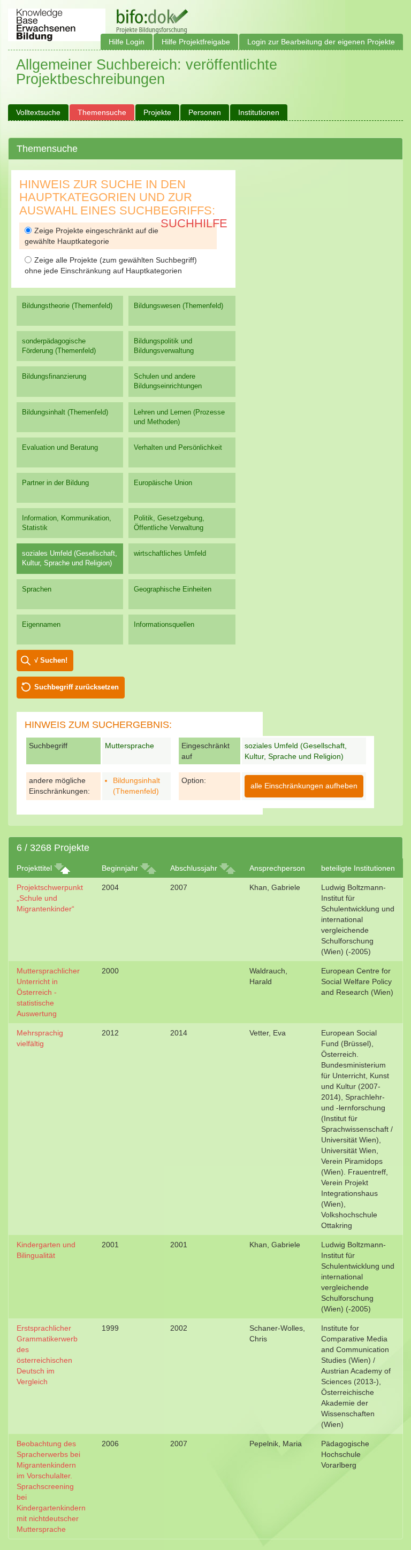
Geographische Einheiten (172, 589)
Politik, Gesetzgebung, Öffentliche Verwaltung (169, 523)
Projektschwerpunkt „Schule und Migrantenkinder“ (50, 898)
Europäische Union (163, 483)
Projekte (157, 112)
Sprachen (36, 589)
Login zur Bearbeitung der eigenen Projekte (321, 41)
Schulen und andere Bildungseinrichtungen (168, 381)
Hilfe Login (126, 41)
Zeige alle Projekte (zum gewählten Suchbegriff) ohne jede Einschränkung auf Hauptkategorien (111, 265)
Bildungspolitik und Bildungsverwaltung (164, 346)
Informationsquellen (164, 624)
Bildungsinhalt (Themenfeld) (65, 412)
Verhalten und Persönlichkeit (178, 447)
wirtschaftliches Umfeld (170, 553)
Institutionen (258, 112)
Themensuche (102, 112)
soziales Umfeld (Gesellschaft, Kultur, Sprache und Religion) (69, 558)
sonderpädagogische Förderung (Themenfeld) (59, 346)
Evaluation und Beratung (60, 447)
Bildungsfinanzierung (54, 376)
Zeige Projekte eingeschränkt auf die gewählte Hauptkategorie (91, 235)
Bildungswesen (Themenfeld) (178, 306)
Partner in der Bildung (55, 483)
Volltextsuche (38, 112)
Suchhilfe (194, 223)
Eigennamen (41, 624)
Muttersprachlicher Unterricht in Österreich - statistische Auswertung (48, 992)
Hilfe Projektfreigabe (196, 41)
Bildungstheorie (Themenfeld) (67, 306)
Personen (204, 112)
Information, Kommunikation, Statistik (66, 523)
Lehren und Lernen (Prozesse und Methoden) (179, 417)
